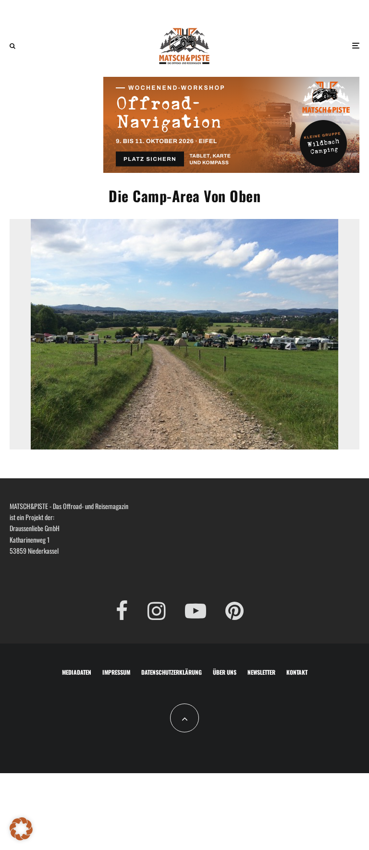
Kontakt (297, 672)
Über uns (224, 672)
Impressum (116, 672)
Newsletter (261, 672)
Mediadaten (76, 672)
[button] (21, 829)
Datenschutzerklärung (171, 672)
